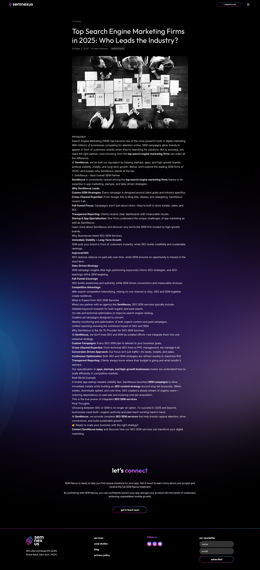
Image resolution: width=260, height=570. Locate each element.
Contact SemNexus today (87, 429)
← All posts (76, 21)
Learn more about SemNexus (89, 226)
